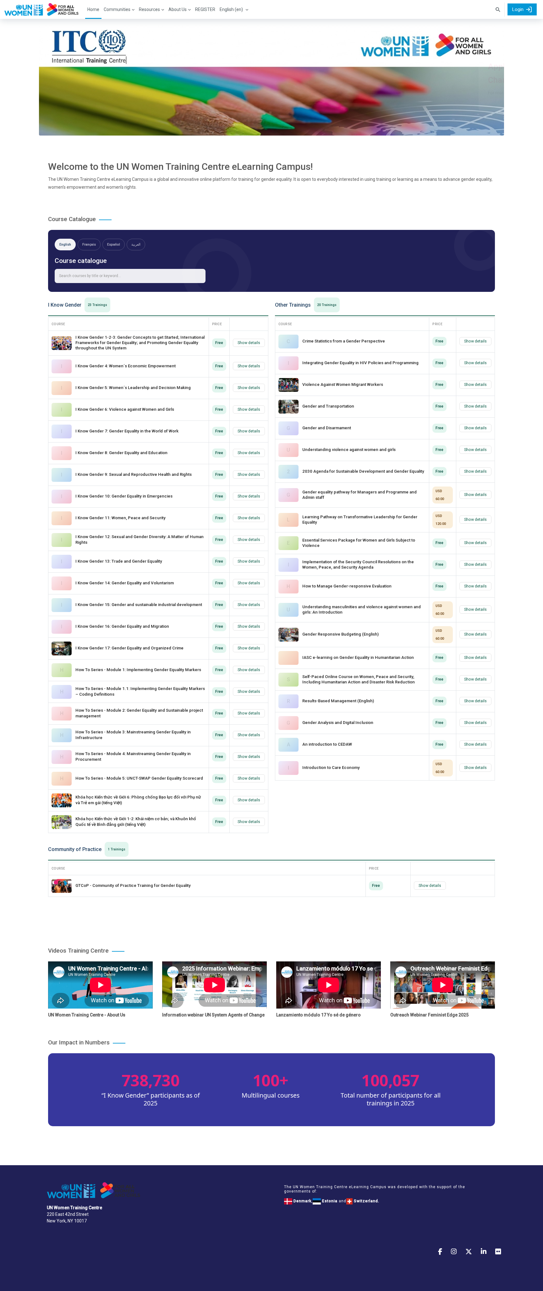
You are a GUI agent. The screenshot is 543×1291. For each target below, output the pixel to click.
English (65, 244)
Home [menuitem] (93, 9)
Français (89, 244)
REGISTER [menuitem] (205, 9)
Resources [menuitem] (149, 9)
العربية (135, 244)
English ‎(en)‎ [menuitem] (231, 9)
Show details (249, 343)
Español (113, 244)
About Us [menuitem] (177, 9)
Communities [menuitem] (117, 9)
